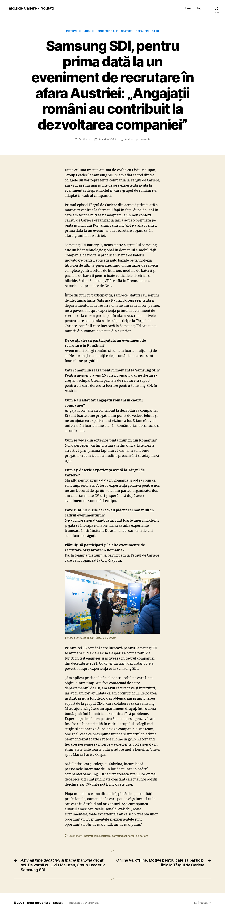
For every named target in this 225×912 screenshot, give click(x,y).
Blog (198, 8)
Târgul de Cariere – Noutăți (44, 902)
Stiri (155, 31)
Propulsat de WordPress (83, 902)
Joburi (89, 31)
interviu (88, 836)
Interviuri (73, 31)
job (96, 836)
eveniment (75, 836)
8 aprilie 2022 (107, 139)
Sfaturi (126, 31)
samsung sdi (119, 836)
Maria (86, 139)
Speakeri (142, 31)
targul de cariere (138, 836)
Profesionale (108, 31)
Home (188, 8)
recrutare (105, 836)
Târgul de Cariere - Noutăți (30, 8)
